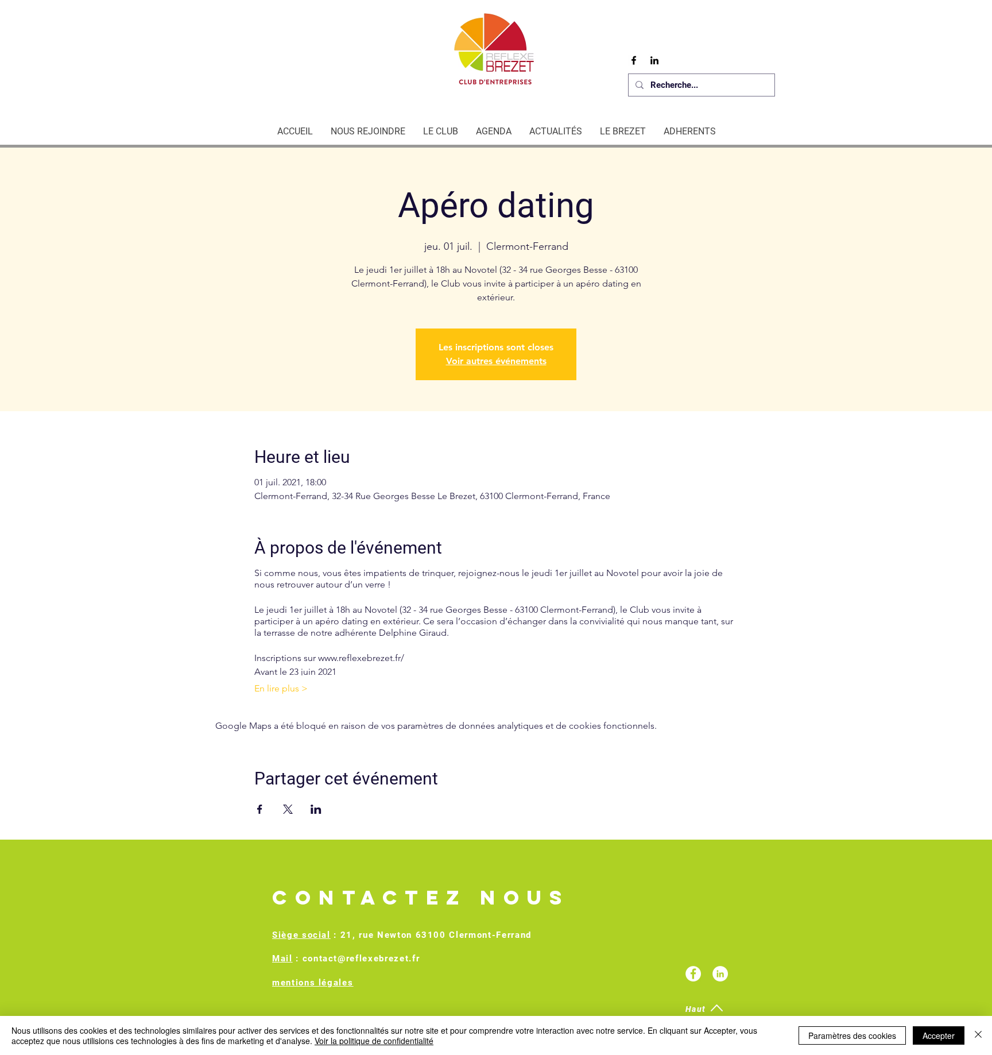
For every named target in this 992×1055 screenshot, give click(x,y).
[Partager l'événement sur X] (287, 809)
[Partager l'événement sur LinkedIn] (316, 809)
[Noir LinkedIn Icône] (654, 60)
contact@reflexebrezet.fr (361, 958)
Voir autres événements (496, 360)
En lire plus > (281, 688)
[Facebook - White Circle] (693, 973)
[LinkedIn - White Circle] (720, 973)
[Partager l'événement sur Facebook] (259, 809)
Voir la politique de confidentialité (374, 1040)
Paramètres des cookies (852, 1035)
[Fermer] (978, 1035)
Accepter (939, 1035)
